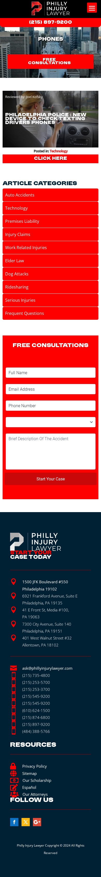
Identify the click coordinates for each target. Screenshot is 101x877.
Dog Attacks (16, 274)
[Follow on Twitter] (25, 822)
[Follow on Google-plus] (37, 822)
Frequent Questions (24, 313)
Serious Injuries (20, 300)
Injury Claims (17, 234)
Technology (59, 151)
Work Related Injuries (26, 247)
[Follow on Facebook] (14, 822)
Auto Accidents (19, 195)
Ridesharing (16, 287)
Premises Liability (22, 221)
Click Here (50, 158)
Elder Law (14, 261)
